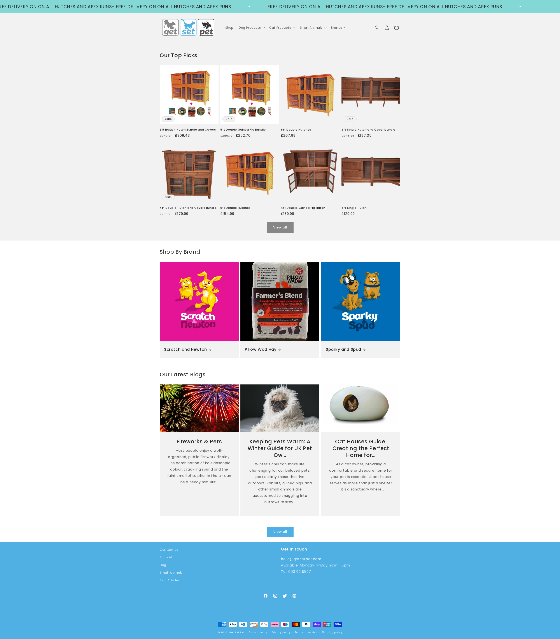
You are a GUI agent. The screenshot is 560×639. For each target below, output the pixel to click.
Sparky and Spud (343, 349)
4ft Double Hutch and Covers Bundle (188, 208)
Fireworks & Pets (199, 441)
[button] (251, 27)
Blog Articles (170, 580)
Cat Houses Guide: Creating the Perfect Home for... (360, 448)
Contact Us (169, 549)
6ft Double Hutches (296, 130)
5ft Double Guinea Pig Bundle (243, 130)
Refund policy (258, 632)
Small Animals (171, 572)
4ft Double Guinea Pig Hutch (303, 208)
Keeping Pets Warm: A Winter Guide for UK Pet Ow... (280, 448)
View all (280, 227)
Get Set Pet (236, 632)
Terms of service (306, 632)
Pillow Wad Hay (260, 349)
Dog (163, 565)
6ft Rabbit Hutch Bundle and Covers (188, 130)
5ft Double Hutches (235, 208)
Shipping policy (332, 632)
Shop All (166, 557)
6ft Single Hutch (354, 208)
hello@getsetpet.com (301, 558)
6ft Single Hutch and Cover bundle (368, 130)
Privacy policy (281, 632)
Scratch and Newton (185, 349)
